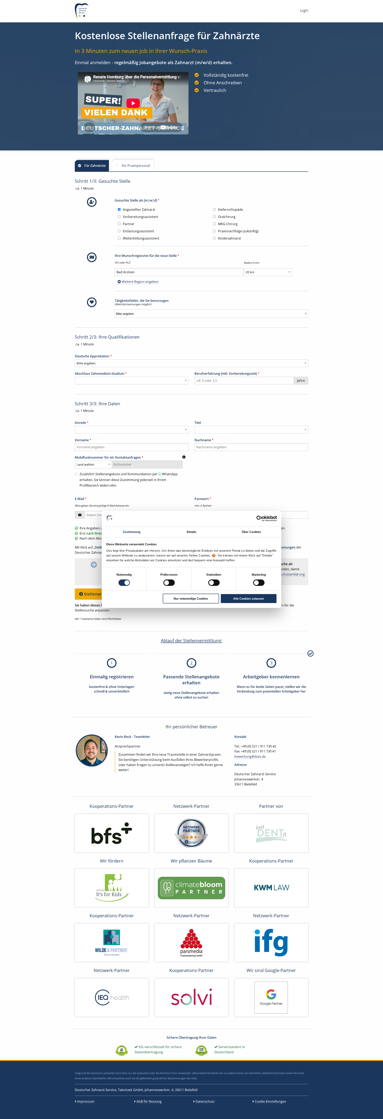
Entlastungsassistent (138, 231)
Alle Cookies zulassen (248, 598)
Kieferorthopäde (230, 209)
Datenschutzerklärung (288, 574)
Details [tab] (191, 532)
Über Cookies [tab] (251, 532)
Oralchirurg (226, 217)
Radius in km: (252, 262)
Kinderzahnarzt (229, 238)
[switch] (169, 582)
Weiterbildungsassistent (140, 238)
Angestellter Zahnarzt (138, 209)
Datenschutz (204, 1101)
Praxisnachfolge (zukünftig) (238, 231)
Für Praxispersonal (136, 165)
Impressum (85, 1101)
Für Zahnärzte (95, 165)
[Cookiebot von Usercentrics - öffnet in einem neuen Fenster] (259, 519)
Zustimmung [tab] (132, 532)
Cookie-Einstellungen (270, 1101)
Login (304, 10)
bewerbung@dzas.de (250, 756)
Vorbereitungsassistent (140, 217)
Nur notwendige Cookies (191, 598)
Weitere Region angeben (140, 281)
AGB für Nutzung (149, 1101)
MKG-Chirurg (227, 224)
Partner (128, 224)
